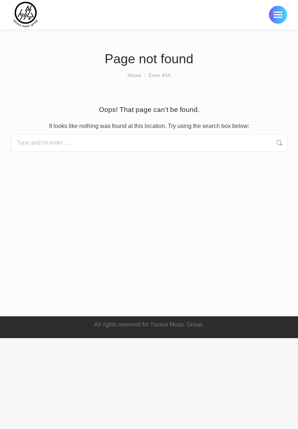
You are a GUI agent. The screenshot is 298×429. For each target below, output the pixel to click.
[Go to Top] (287, 418)
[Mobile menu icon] (278, 15)
